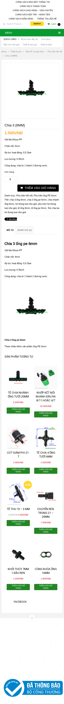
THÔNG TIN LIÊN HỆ (47, 19)
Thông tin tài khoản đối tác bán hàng (25, 670)
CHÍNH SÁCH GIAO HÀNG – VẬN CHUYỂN (33, 10)
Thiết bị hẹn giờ (30, 44)
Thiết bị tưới (16, 51)
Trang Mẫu (50, 670)
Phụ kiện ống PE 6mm (45, 195)
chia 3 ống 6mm (18, 199)
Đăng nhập (27, 657)
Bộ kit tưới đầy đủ (29, 39)
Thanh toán (30, 666)
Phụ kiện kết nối (55, 51)
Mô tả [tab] (10, 230)
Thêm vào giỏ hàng (40, 188)
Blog (40, 627)
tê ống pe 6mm (38, 208)
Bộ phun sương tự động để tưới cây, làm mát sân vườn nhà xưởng (32, 631)
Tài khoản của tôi (13, 666)
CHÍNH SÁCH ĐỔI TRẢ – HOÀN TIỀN (32, 15)
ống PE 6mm (39, 346)
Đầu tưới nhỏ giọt (11, 44)
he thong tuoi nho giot (26, 204)
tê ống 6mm (24, 208)
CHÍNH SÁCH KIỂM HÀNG (21, 19)
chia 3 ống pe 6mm (37, 199)
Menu (8, 32)
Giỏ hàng (50, 657)
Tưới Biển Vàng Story (32, 674)
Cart (55, 24)
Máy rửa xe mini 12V (16, 662)
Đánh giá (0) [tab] (25, 230)
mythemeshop (36, 623)
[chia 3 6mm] (32, 114)
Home (4, 51)
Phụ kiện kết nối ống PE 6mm (43, 662)
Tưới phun (45, 39)
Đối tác (39, 657)
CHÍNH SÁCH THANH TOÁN (33, 6)
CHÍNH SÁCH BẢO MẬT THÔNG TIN (33, 2)
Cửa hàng (14, 657)
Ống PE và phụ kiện (34, 51)
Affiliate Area (28, 627)
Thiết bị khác (46, 44)
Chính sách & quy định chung (32, 637)
